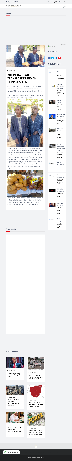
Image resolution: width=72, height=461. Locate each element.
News (58, 72)
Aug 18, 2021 (33, 428)
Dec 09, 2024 (12, 370)
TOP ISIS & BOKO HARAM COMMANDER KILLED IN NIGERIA (60, 136)
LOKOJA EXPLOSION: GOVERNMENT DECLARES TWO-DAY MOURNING (13, 402)
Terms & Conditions (37, 452)
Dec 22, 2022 (12, 70)
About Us (23, 452)
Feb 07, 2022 (33, 372)
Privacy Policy (53, 452)
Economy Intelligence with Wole (60, 86)
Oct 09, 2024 (33, 400)
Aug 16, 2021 (12, 425)
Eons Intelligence (33, 458)
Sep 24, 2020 (12, 397)
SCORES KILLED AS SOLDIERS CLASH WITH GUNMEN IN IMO (36, 404)
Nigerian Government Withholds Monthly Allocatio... (59, 210)
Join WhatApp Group (13, 452)
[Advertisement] (36, 29)
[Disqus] (25, 262)
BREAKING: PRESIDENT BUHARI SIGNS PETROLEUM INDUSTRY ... (14, 430)
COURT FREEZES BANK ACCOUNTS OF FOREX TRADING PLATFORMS (35, 432)
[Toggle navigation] (64, 6)
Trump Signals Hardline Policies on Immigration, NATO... (14, 375)
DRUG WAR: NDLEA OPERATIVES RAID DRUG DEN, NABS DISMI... (36, 377)
